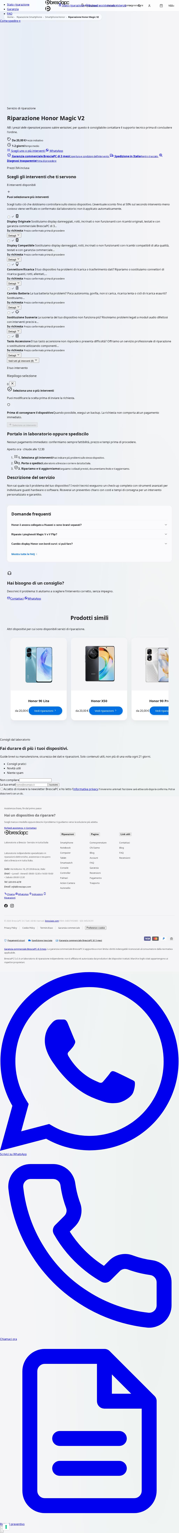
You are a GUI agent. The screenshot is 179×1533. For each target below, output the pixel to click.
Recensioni (95, 872)
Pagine (95, 834)
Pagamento (96, 877)
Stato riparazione (18, 4)
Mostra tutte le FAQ (23, 554)
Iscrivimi (53, 784)
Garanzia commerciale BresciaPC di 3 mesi (80, 940)
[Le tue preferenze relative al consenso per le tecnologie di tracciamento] (6, 1527)
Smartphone (66, 842)
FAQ (9, 14)
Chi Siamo (95, 847)
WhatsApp (56, 151)
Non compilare (9, 780)
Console (64, 867)
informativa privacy (85, 789)
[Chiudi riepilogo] (12, 383)
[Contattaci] (1, 1529)
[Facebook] (6, 906)
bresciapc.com (52, 920)
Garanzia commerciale (69, 927)
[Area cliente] (149, 5)
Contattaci (17, 599)
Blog (92, 852)
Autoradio (65, 887)
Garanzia (13, 9)
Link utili (125, 834)
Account (94, 857)
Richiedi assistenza (15, 827)
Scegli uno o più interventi (27, 151)
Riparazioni (68, 834)
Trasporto (95, 883)
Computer (65, 852)
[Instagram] (12, 906)
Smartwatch (66, 862)
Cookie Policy (28, 927)
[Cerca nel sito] (139, 5)
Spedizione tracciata (42, 940)
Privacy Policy (10, 927)
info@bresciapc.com (21, 886)
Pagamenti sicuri (16, 940)
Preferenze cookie (96, 928)
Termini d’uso (46, 927)
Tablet (63, 857)
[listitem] (58, 156)
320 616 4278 (14, 882)
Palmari (64, 877)
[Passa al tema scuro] (131, 5)
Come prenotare (98, 842)
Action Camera (67, 883)
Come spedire (10, 21)
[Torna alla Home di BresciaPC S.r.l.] (28, 833)
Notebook (65, 847)
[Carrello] (161, 5)
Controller (65, 872)
